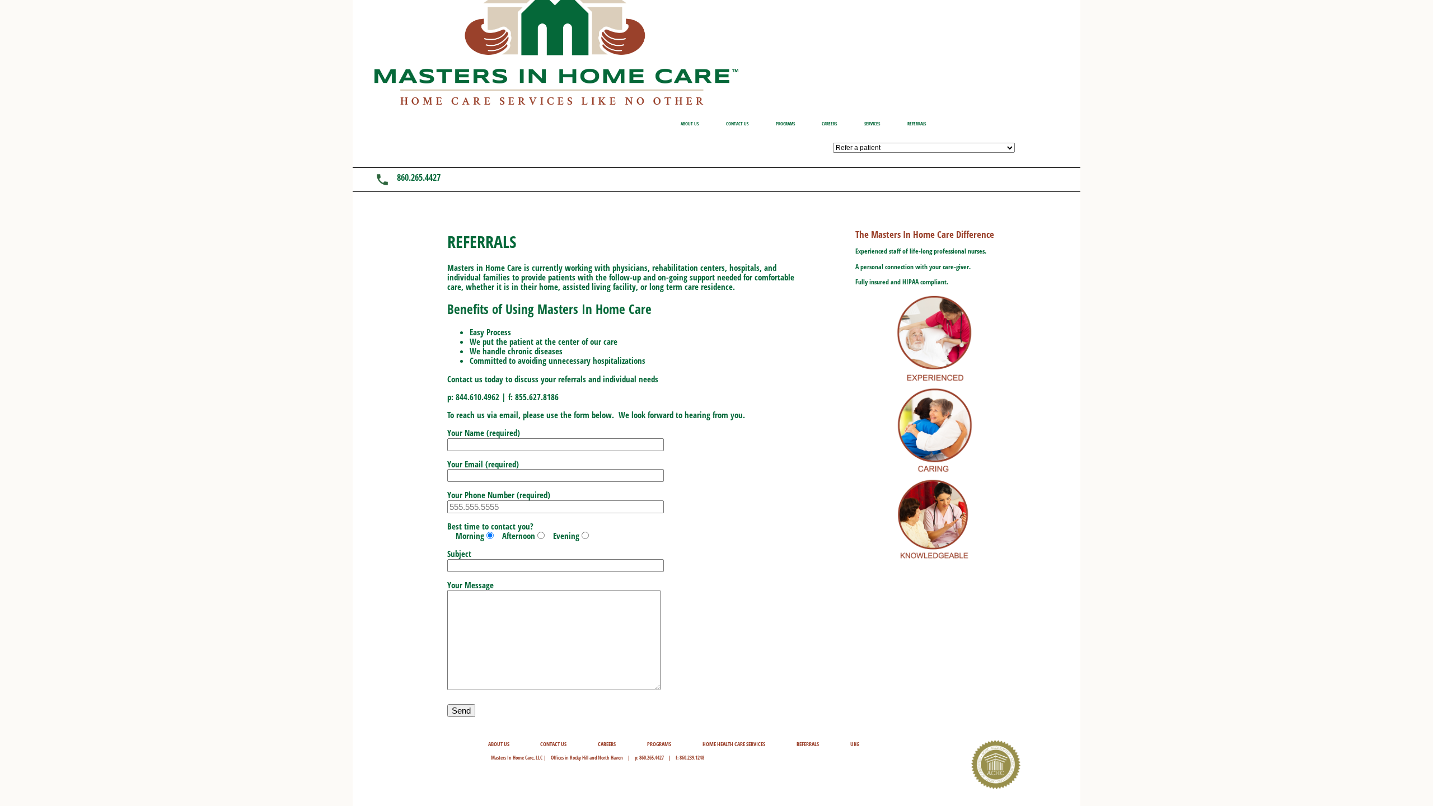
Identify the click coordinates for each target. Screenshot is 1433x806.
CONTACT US (737, 123)
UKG (854, 744)
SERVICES (872, 123)
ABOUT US (690, 123)
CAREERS (829, 123)
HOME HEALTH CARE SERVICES (734, 744)
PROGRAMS (785, 123)
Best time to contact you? (513, 531)
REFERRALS (916, 123)
